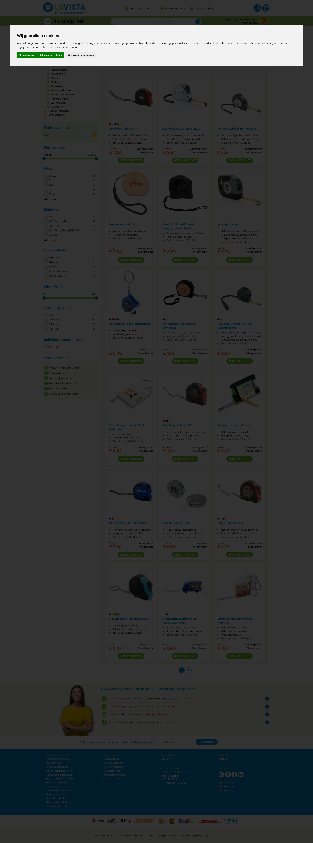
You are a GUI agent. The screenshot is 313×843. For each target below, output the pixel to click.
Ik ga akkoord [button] (27, 55)
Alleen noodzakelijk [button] (51, 55)
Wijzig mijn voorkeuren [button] (81, 55)
